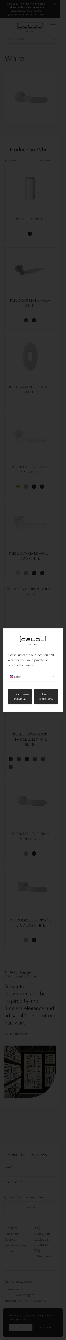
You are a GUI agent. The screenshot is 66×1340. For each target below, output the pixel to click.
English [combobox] (17, 676)
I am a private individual (20, 696)
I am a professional (46, 696)
